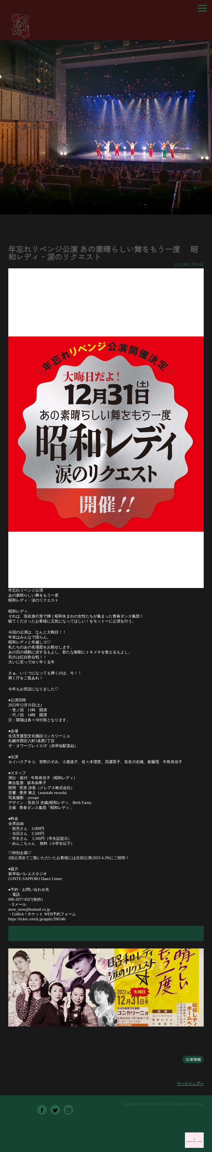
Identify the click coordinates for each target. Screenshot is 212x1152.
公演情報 (193, 1059)
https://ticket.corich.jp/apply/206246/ (37, 919)
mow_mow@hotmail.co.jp (29, 909)
